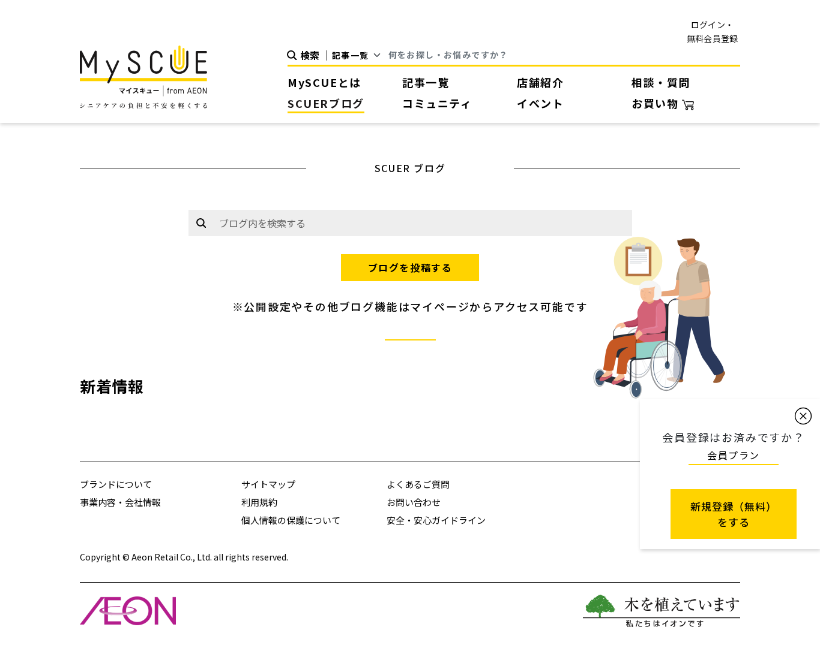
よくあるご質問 (418, 484)
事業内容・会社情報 (120, 502)
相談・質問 (661, 82)
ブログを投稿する (410, 267)
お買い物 (657, 103)
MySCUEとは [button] (324, 82)
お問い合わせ (414, 502)
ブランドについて (116, 484)
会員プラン (733, 455)
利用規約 (259, 502)
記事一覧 (425, 82)
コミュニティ (437, 103)
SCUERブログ (326, 103)
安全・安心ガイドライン (436, 520)
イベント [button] (540, 103)
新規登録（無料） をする (733, 514)
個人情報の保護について (290, 520)
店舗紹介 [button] (540, 82)
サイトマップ (268, 484)
